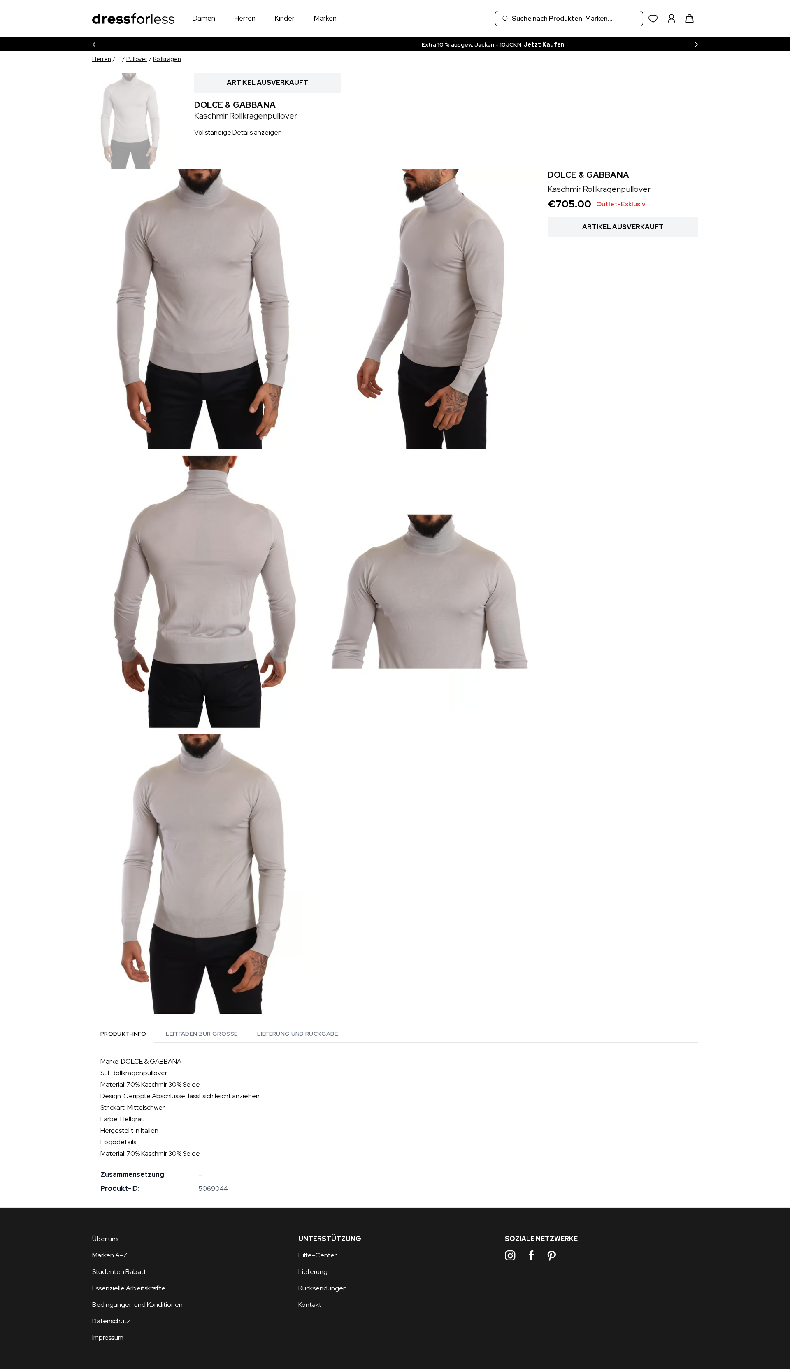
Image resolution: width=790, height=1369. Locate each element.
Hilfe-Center (317, 1255)
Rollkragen (167, 59)
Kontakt (309, 1304)
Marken (325, 18)
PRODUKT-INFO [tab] (123, 1033)
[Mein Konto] (671, 18)
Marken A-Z (110, 1255)
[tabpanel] (395, 1125)
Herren (245, 18)
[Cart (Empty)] (689, 18)
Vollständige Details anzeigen (238, 132)
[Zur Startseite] (133, 19)
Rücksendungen (322, 1288)
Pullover (136, 59)
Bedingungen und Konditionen (137, 1304)
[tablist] (219, 1034)
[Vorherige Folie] (94, 44)
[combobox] (569, 18)
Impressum (107, 1337)
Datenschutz (111, 1321)
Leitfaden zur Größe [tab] (201, 1033)
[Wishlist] (653, 18)
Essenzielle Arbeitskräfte (128, 1288)
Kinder (284, 18)
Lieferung (313, 1271)
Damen (203, 18)
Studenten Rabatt (119, 1271)
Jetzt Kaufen (450, 44)
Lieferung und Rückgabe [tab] (297, 1033)
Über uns (105, 1238)
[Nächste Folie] (696, 44)
